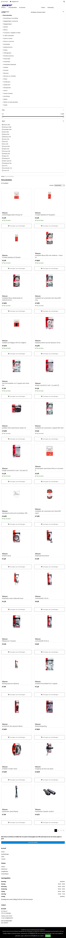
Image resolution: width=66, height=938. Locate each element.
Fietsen (3, 866)
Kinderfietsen (5, 874)
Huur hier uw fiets (33, 842)
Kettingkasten (7, 53)
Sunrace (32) (6, 151)
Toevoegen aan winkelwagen (17, 226)
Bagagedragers (7, 24)
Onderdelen (6, 61)
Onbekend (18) (7, 163)
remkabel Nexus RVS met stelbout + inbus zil (49, 255)
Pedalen (5, 67)
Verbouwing (50, 7)
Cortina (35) (6, 146)
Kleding (3, 12)
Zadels (5, 105)
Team (2, 856)
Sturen (5, 90)
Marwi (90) (6, 134)
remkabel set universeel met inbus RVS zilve (48, 298)
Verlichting (6, 96)
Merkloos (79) (7, 136)
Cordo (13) (6, 170)
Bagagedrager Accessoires (10, 21)
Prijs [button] (33, 110)
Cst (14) (5, 165)
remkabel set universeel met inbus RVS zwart (48, 511)
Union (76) (6, 139)
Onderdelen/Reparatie (9, 64)
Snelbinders (6, 82)
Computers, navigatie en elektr (11, 32)
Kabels (5, 50)
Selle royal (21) (7, 161)
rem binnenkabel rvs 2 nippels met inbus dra (15, 383)
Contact (43, 7)
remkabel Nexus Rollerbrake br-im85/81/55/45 (12, 298)
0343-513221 (5, 1)
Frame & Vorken (7, 38)
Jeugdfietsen (4, 871)
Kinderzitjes (6, 58)
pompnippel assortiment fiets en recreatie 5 (49, 468)
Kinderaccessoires (8, 56)
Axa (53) (5, 141)
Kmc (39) (5, 144)
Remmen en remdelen (9, 76)
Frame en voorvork (8, 41)
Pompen (5, 70)
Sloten (5, 79)
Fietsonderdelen (12, 7)
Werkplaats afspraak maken (38, 12)
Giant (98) (6, 132)
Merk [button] (33, 121)
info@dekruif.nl (15, 1)
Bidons (5, 30)
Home (2, 176)
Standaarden (7, 87)
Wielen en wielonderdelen (10, 102)
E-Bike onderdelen (8, 35)
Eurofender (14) (7, 168)
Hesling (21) (6, 158)
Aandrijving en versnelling (10, 18)
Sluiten (48, 935)
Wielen (5, 99)
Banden (5, 27)
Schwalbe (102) (7, 129)
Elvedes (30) (6, 153)
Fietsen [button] (3, 7)
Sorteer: (52, 185)
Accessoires (22, 7)
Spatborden (6, 84)
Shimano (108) (7, 127)
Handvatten (6, 44)
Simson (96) (6, 124)
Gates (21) (6, 156)
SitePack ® (42, 929)
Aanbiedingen (34, 7)
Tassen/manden (8, 93)
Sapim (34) (6, 149)
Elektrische (4, 869)
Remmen (6, 73)
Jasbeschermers (7, 47)
